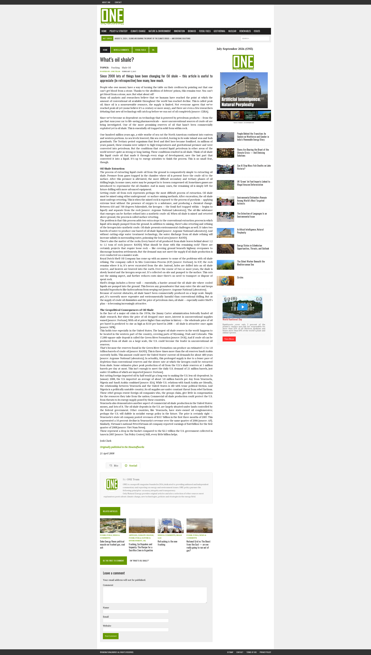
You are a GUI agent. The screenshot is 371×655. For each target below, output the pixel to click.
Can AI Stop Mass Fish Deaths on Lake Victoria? (254, 167)
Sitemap (230, 652)
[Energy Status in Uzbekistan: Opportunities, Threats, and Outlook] (225, 251)
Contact (118, 2)
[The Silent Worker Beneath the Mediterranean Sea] (225, 267)
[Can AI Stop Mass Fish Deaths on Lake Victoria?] (225, 171)
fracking (115, 67)
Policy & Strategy (119, 31)
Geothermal (219, 31)
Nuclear (232, 31)
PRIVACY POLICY (265, 652)
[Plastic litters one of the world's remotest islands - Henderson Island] (242, 307)
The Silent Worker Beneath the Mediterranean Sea (251, 263)
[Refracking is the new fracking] (171, 531)
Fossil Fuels (205, 31)
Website (107, 625)
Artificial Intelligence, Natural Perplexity (250, 231)
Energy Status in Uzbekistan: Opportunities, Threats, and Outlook (253, 247)
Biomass (192, 31)
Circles (240, 277)
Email (106, 616)
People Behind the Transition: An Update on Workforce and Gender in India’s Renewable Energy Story (253, 136)
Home (104, 31)
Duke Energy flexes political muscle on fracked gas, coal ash (112, 544)
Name (106, 607)
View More (229, 335)
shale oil (126, 67)
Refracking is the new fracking (167, 543)
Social (132, 465)
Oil (144, 541)
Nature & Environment (160, 31)
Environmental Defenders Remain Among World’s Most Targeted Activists (252, 200)
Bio (115, 465)
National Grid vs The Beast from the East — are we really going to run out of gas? (198, 546)
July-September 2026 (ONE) (235, 49)
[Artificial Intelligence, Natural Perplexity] (225, 235)
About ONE (106, 2)
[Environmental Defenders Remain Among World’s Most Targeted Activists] (225, 203)
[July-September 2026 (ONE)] (244, 125)
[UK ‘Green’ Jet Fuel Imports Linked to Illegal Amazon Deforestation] (225, 187)
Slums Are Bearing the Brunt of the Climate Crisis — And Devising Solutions (253, 152)
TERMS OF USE (251, 652)
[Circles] (225, 283)
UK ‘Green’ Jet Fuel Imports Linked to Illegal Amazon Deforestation (253, 183)
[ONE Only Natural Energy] (185, 16)
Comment (108, 585)
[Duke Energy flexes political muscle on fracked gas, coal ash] (113, 531)
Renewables (245, 31)
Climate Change (138, 31)
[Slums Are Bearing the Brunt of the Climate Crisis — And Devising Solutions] (225, 155)
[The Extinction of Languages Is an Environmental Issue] (225, 219)
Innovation (179, 31)
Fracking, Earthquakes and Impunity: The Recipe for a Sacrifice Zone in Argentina (141, 547)
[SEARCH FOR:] (255, 38)
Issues (257, 31)
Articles (133, 535)
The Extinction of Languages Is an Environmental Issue (252, 215)
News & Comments (121, 49)
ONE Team (115, 71)
